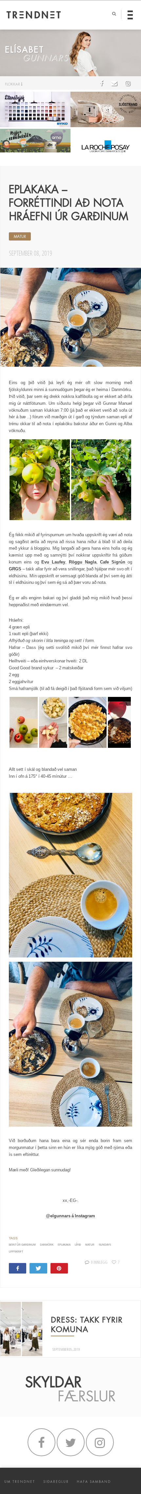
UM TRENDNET (19, 1482)
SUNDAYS (105, 1244)
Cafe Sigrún (114, 562)
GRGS (16, 568)
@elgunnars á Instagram (70, 1215)
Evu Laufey (53, 562)
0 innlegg (99, 1262)
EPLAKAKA (64, 1244)
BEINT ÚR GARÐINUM (22, 1244)
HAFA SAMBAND (94, 1482)
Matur (89, 1244)
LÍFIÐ (78, 1244)
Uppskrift (16, 1251)
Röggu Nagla (82, 562)
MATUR (20, 236)
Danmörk (46, 1244)
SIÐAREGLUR (56, 1482)
